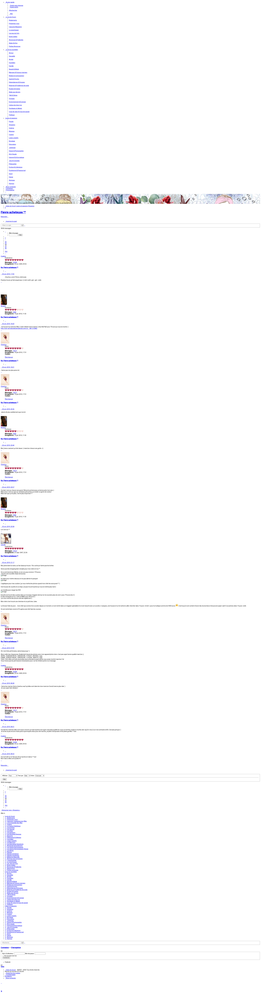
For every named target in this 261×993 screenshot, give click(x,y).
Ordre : (32, 800)
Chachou (4, 344)
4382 (14, 312)
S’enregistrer (16, 972)
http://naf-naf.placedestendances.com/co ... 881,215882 (19, 328)
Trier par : (21, 800)
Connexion (5, 972)
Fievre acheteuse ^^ (13, 212)
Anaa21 (3, 306)
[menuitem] (16, 5)
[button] (5, 231)
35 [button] (6, 246)
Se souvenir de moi (10, 980)
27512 (15, 551)
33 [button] (6, 243)
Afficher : (5, 800)
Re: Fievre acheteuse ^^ (9, 267)
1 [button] (5, 238)
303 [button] (6, 251)
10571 (15, 351)
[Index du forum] (21, 200)
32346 (15, 262)
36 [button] (6, 248)
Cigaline (3, 256)
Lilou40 (3, 545)
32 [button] (6, 242)
